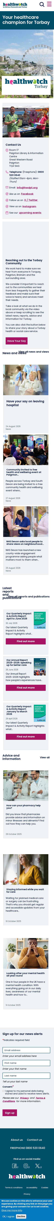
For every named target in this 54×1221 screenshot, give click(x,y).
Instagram (29, 206)
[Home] (15, 5)
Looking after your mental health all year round (25, 974)
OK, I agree (8, 1216)
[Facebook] (16, 1165)
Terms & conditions (13, 1187)
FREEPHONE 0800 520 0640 (27, 1148)
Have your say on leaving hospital (25, 403)
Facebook (27, 194)
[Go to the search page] (42, 5)
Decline (21, 1216)
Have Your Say (16, 341)
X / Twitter (31, 200)
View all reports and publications (29, 596)
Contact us (34, 1140)
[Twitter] (38, 1165)
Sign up (9, 1113)
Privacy (24, 1097)
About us (17, 1140)
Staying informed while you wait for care (25, 890)
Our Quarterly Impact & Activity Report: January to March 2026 (18, 710)
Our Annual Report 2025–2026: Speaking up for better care (18, 662)
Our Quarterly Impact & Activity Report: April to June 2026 (18, 616)
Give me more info (11, 1210)
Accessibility (31, 1187)
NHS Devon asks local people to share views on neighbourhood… (25, 543)
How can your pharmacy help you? (23, 807)
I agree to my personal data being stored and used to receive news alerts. (27, 1092)
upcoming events (30, 212)
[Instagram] (27, 1165)
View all (45, 757)
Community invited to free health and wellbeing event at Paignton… (23, 472)
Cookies (44, 1187)
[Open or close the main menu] (49, 4)
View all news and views (33, 351)
